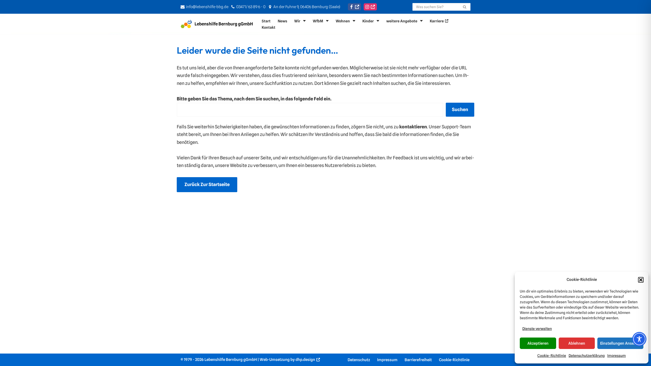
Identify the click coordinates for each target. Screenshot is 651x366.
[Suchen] (464, 7)
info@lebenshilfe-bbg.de (207, 6)
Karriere (437, 21)
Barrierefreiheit (418, 359)
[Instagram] (370, 6)
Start (266, 21)
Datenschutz (359, 359)
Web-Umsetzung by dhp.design (287, 359)
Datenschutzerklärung (587, 356)
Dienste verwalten (537, 329)
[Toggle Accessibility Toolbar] (639, 339)
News (282, 21)
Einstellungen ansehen (620, 343)
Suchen (460, 109)
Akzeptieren (538, 343)
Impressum (616, 356)
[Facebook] (354, 6)
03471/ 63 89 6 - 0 (250, 6)
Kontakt (268, 27)
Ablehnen (576, 343)
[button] (640, 279)
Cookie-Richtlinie (551, 356)
